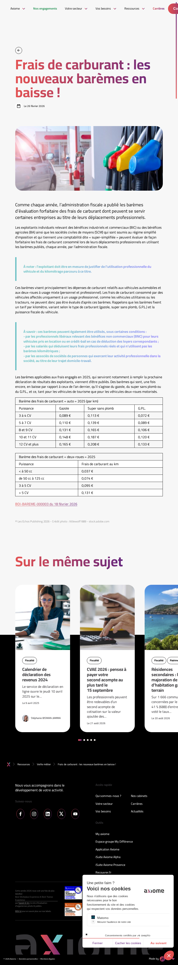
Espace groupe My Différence (114, 842)
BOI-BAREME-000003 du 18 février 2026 (46, 504)
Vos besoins (103, 811)
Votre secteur (104, 804)
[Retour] (18, 50)
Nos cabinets (139, 796)
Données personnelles (28, 959)
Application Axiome (107, 849)
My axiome (102, 834)
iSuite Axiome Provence (110, 865)
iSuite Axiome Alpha (108, 857)
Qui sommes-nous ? (108, 796)
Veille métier (44, 764)
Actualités (137, 811)
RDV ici (18, 911)
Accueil (8, 764)
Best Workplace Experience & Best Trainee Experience (34, 898)
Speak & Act (24, 903)
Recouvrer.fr (103, 872)
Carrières (137, 804)
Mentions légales (47, 959)
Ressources (23, 764)
